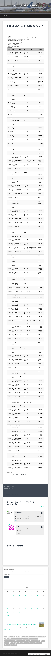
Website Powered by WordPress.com (11, 653)
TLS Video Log (31, 642)
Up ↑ (47, 653)
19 (37, 604)
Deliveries (14, 638)
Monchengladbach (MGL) (24, 640)
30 (19, 612)
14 (7, 604)
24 (25, 608)
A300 (9, 636)
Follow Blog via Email (9, 569)
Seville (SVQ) (38, 640)
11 (31, 599)
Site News (42, 640)
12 (37, 599)
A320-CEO (13, 636)
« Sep (5, 615)
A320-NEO (18, 636)
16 (19, 604)
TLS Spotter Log (9, 488)
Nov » (8, 615)
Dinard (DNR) (20, 638)
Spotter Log (7, 642)
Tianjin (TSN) (18, 642)
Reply (42, 513)
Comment (39, 558)
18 (31, 604)
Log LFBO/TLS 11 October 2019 (25, 25)
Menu (5, 15)
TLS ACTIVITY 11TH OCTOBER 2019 (13, 492)
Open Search (47, 16)
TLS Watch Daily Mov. (38, 642)
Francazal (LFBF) (34, 638)
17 (25, 604)
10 (25, 599)
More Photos (7, 629)
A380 (28, 636)
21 (7, 608)
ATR (31, 636)
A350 (25, 636)
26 (37, 608)
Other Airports (32, 640)
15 (13, 604)
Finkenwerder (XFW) (27, 638)
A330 (22, 636)
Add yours (41, 506)
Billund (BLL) (36, 636)
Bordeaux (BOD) (42, 636)
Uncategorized (7, 644)
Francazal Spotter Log (8, 640)
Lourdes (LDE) (16, 640)
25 (31, 608)
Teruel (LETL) (12, 642)
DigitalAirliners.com (25, 5)
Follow (6, 577)
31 (25, 612)
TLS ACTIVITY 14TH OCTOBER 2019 (13, 494)
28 (7, 612)
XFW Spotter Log (14, 644)
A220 (6, 636)
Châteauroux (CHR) (8, 638)
